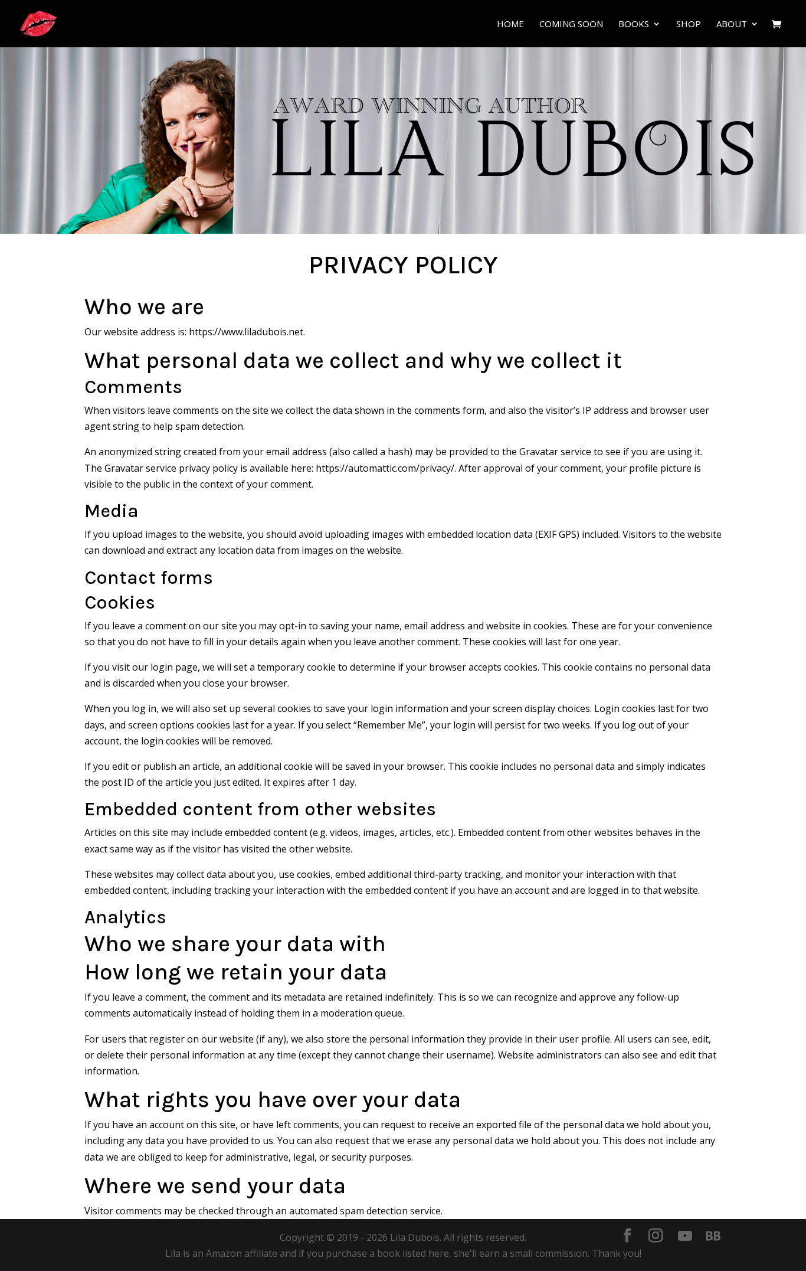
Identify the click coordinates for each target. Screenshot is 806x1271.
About (731, 24)
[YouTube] (685, 1236)
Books (633, 24)
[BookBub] (713, 1236)
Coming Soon (571, 24)
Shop (688, 24)
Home (510, 24)
